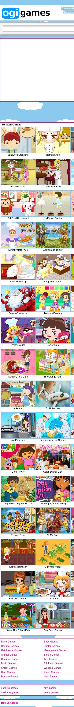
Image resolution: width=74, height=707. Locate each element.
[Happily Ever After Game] (53, 267)
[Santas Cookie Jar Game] (18, 298)
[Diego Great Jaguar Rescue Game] (18, 489)
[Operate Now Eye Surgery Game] (53, 425)
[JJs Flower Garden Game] (53, 203)
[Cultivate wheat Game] (53, 552)
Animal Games (9, 654)
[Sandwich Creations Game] (18, 140)
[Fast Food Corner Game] (53, 615)
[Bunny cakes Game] (18, 172)
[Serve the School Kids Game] (18, 615)
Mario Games (8, 663)
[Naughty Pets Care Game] (18, 362)
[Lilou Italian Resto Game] (53, 172)
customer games (10, 692)
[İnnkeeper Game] (18, 394)
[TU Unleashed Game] (53, 394)
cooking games (9, 688)
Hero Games (8, 672)
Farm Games (8, 641)
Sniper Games (9, 667)
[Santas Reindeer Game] (18, 552)
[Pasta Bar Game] (53, 584)
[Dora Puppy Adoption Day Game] (53, 489)
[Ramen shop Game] (53, 140)
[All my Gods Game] (53, 520)
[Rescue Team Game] (18, 520)
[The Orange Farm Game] (53, 362)
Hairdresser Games (11, 650)
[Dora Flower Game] (18, 457)
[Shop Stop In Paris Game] (18, 584)
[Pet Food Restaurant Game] (18, 203)
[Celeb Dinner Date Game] (53, 457)
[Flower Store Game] (53, 330)
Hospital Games (10, 646)
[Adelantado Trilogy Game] (53, 235)
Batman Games (9, 676)
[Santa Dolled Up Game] (18, 267)
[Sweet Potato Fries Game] (18, 235)
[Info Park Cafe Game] (18, 425)
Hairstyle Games (10, 659)
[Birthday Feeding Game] (53, 298)
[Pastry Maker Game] (18, 330)
